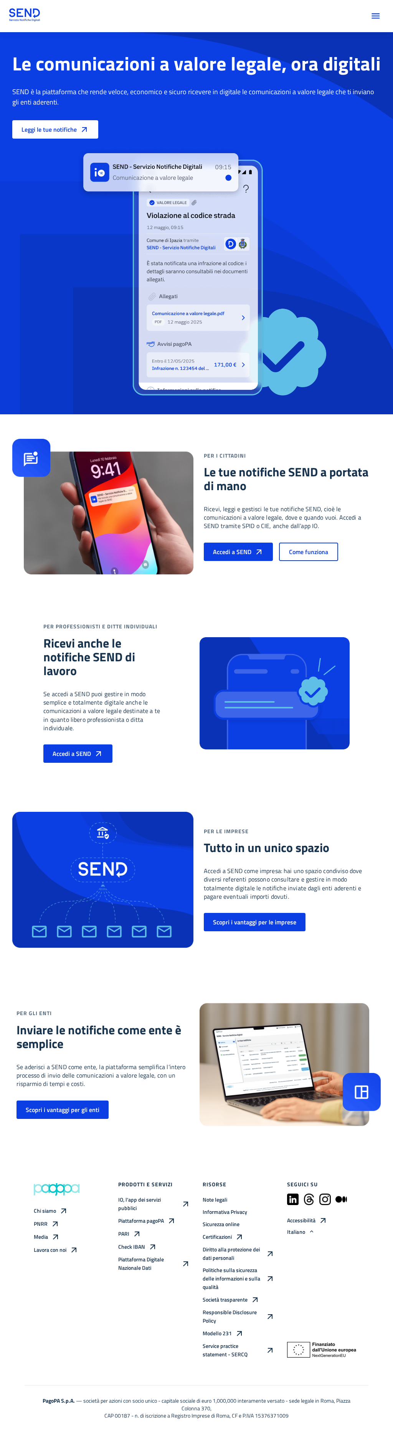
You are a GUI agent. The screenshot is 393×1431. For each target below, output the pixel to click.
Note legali (215, 1199)
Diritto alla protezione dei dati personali (231, 1253)
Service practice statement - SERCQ (225, 1350)
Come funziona (308, 551)
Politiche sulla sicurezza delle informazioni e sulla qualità (231, 1278)
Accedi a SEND (232, 551)
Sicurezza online (221, 1224)
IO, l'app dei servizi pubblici (139, 1203)
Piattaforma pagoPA (141, 1221)
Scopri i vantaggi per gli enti (62, 1109)
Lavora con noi (50, 1250)
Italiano (296, 1232)
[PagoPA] (57, 1189)
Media (41, 1237)
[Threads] (309, 1202)
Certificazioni (217, 1237)
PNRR (41, 1224)
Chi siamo (45, 1211)
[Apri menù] (375, 16)
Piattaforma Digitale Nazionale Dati (141, 1263)
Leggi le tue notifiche (49, 129)
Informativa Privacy (225, 1212)
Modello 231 (217, 1333)
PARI (123, 1234)
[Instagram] (325, 1202)
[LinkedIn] (293, 1202)
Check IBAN (131, 1247)
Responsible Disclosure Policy (230, 1316)
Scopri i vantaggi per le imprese (254, 922)
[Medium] (341, 1202)
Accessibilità (301, 1220)
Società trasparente (225, 1299)
